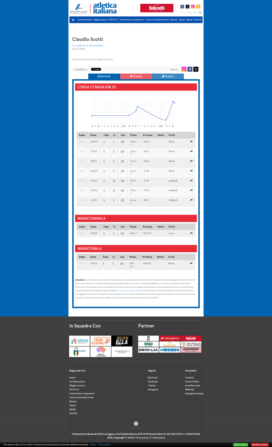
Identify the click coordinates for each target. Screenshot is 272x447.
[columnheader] (82, 135)
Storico (169, 76)
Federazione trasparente (132, 19)
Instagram (153, 389)
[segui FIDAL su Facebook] (189, 69)
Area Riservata (192, 385)
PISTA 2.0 (114, 19)
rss (198, 6)
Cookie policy (158, 437)
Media (190, 19)
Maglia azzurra (101, 19)
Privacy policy (142, 437)
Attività (198, 19)
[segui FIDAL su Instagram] (183, 69)
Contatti (189, 377)
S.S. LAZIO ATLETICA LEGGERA (87, 45)
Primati (137, 76)
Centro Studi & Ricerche (157, 19)
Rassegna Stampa (194, 393)
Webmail (189, 389)
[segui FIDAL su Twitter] (195, 69)
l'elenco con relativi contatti (129, 290)
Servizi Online (192, 381)
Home (72, 377)
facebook (182, 6)
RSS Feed (152, 377)
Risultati (105, 76)
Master (173, 19)
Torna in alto (136, 427)
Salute (182, 19)
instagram (193, 6)
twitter (187, 6)
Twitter (152, 385)
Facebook (153, 381)
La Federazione (85, 19)
